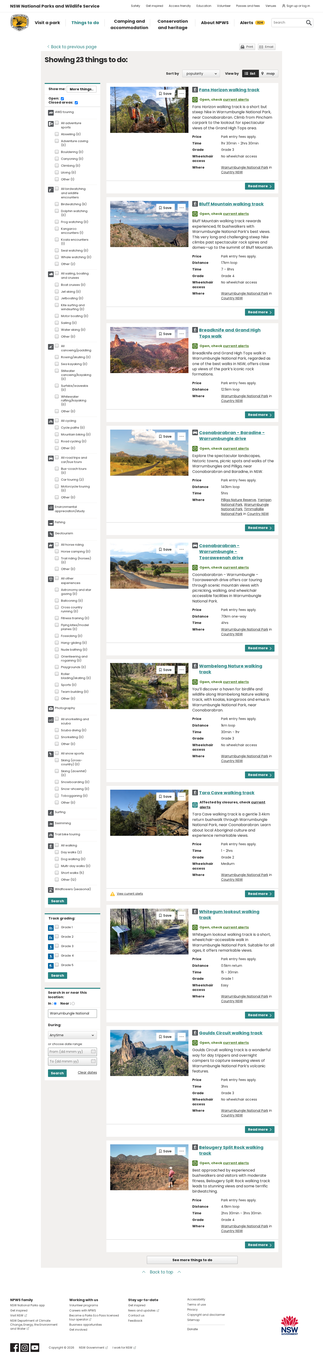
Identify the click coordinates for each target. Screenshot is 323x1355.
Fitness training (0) (75, 618)
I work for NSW (122, 1348)
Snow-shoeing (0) (75, 789)
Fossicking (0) (71, 636)
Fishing (60, 522)
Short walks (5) (72, 873)
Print (249, 46)
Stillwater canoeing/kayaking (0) (76, 375)
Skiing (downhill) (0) (73, 773)
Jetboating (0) (72, 298)
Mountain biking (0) (76, 435)
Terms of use (196, 1305)
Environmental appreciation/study (70, 509)
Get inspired (154, 6)
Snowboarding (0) (75, 782)
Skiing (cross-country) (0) (71, 762)
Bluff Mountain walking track (231, 204)
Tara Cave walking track (226, 793)
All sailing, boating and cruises (75, 275)
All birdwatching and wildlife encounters (73, 193)
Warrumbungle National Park (244, 167)
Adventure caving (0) (74, 143)
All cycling (68, 421)
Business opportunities (85, 1325)
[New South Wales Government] (289, 1325)
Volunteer (224, 6)
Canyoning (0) (72, 159)
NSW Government (91, 1348)
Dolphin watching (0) (74, 213)
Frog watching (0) (74, 222)
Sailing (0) (69, 323)
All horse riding (72, 545)
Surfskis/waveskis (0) (74, 388)
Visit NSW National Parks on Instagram (24, 1347)
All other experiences (70, 580)
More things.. (81, 89)
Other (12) (68, 880)
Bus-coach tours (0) (74, 471)
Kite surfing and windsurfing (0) (73, 307)
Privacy (192, 1309)
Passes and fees (248, 6)
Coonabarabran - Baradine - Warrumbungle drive (232, 435)
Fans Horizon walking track (229, 90)
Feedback (135, 1321)
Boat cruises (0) (73, 285)
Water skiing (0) (73, 330)
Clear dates (87, 1072)
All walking (69, 845)
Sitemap (193, 1320)
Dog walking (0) (73, 859)
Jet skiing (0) (71, 292)
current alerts (236, 99)
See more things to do (192, 1260)
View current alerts (130, 894)
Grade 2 (67, 937)
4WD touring (64, 112)
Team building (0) (74, 692)
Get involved (78, 1330)
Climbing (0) (70, 166)
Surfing (60, 812)
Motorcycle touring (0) (75, 489)
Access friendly (180, 6)
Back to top (161, 1272)
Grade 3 (67, 946)
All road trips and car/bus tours (74, 460)
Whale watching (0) (76, 257)
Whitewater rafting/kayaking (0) (73, 401)
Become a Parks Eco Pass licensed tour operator (94, 1317)
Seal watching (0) (74, 251)
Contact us (136, 1315)
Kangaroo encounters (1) (72, 231)
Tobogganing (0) (74, 796)
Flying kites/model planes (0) (75, 627)
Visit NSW (16, 1315)
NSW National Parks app (27, 1305)
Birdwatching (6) (74, 204)
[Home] (19, 22)
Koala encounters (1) (74, 242)
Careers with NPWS (82, 1310)
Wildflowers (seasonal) (73, 889)
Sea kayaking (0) (74, 364)
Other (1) (67, 180)
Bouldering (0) (72, 152)
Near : (65, 1003)
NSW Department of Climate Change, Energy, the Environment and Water (33, 1325)
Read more (258, 186)
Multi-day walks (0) (75, 866)
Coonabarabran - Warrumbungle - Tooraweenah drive (221, 551)
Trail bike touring (67, 834)
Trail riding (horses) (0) (76, 561)
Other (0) (68, 337)
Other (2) (68, 264)
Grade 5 (67, 965)
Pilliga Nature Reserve (238, 499)
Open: (54, 98)
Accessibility (196, 1299)
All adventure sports (71, 125)
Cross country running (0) (71, 610)
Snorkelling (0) (72, 737)
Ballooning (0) (72, 601)
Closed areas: (61, 102)
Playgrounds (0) (73, 667)
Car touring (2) (72, 480)
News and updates (142, 1310)
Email (269, 46)
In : (50, 1003)
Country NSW (232, 172)
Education (203, 6)
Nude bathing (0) (74, 650)
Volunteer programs (83, 1305)
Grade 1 (67, 927)
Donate (192, 1329)
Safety (135, 6)
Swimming (63, 823)
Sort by (172, 73)
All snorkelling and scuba (75, 721)
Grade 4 (67, 956)
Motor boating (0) (74, 316)
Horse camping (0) (75, 552)
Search (57, 901)
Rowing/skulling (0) (76, 357)
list (252, 73)
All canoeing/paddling (76, 348)
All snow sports (72, 753)
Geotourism (64, 533)
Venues (271, 6)
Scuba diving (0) (73, 730)
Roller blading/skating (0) (76, 676)
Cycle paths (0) (73, 428)
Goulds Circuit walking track (230, 1033)
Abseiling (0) (71, 134)
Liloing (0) (68, 173)
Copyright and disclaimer (206, 1315)
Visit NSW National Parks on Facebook (14, 1347)
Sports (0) (68, 685)
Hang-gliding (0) (74, 643)
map (270, 73)
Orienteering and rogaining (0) (74, 659)
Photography (65, 708)
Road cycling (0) (73, 442)
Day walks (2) (71, 852)
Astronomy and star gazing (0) (76, 592)
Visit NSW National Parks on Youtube (35, 1347)
